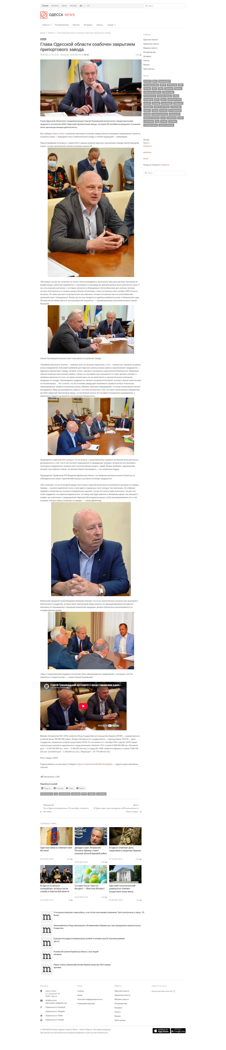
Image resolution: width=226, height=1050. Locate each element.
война (176, 96)
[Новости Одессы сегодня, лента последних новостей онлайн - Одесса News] (57, 15)
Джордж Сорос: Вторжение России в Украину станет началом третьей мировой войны (91, 851)
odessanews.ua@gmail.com (56, 1003)
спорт (180, 118)
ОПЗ (84, 794)
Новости (45, 25)
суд (157, 121)
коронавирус (167, 103)
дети (157, 99)
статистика (148, 121)
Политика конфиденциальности (89, 999)
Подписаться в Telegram (55, 1011)
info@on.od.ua (51, 1000)
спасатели (171, 118)
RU (81, 6)
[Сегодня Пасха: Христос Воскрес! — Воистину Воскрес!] (91, 867)
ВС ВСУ (147, 81)
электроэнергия (150, 125)
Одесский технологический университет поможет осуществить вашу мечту (122, 889)
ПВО (180, 85)
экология (172, 121)
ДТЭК (163, 85)
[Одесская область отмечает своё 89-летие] (56, 829)
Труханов (169, 88)
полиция (163, 110)
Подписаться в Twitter (54, 1016)
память (147, 110)
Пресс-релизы (148, 69)
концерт (156, 103)
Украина (178, 88)
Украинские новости (151, 44)
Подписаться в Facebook (55, 1007)
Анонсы (100, 25)
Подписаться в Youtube (55, 1020)
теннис (163, 121)
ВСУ (155, 81)
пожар (155, 110)
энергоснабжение (166, 125)
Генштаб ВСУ (164, 81)
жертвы (147, 103)
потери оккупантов (159, 114)
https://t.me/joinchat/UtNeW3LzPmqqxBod (94, 764)
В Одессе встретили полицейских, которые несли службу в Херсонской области (54, 889)
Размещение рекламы (86, 1004)
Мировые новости (150, 48)
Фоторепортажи (62, 25)
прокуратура (174, 114)
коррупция (178, 103)
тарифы (91, 794)
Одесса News (58, 133)
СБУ (154, 88)
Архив (79, 995)
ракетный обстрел (151, 118)
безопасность (46, 794)
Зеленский (172, 85)
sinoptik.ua (165, 165)
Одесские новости (150, 40)
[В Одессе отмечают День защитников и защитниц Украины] (125, 829)
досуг (163, 99)
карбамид (76, 794)
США (161, 88)
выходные (148, 99)
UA (88, 6)
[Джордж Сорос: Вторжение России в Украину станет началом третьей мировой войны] (91, 829)
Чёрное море (168, 92)
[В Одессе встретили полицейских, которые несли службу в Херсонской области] (56, 867)
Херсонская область (152, 92)
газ (56, 794)
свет (163, 118)
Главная (80, 991)
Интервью (88, 25)
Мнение (76, 25)
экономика (101, 794)
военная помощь (164, 96)
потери (147, 114)
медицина (148, 107)
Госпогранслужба (151, 85)
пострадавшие (175, 110)
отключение (176, 107)
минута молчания (162, 107)
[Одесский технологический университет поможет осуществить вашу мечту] (125, 867)
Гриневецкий (64, 794)
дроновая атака (174, 99)
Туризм (110, 25)
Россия (147, 88)
